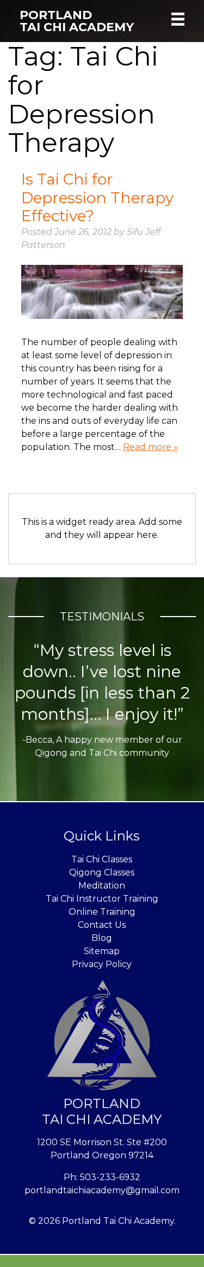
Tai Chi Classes (101, 859)
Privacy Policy (102, 964)
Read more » (150, 447)
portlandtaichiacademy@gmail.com (102, 1190)
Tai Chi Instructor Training (102, 898)
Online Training (102, 912)
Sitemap (102, 951)
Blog (101, 938)
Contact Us (102, 925)
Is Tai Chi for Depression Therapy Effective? (97, 197)
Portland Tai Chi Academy (77, 21)
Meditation (101, 885)
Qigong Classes (101, 872)
